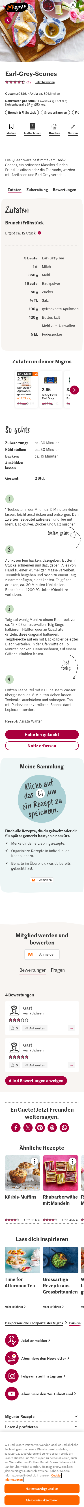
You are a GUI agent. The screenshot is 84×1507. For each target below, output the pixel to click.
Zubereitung (37, 189)
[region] (42, 1469)
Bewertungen (64, 189)
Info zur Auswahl (40, 233)
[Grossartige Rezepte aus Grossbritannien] (60, 1278)
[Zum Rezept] (22, 1189)
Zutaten (15, 189)
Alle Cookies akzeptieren (42, 1500)
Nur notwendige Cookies (42, 1488)
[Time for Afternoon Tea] (22, 1278)
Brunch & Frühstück (22, 112)
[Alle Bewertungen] (15, 82)
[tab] (42, 1416)
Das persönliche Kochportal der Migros (34, 1322)
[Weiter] (74, 390)
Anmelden (45, 880)
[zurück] (8, 20)
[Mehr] (71, 1028)
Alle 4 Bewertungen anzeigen (36, 1080)
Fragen (58, 970)
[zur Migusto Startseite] (16, 5)
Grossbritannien (55, 112)
